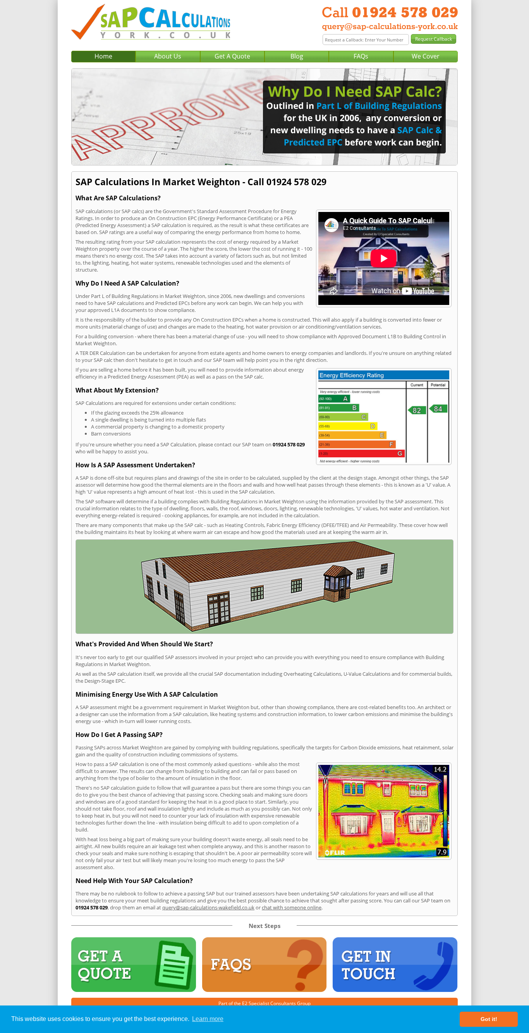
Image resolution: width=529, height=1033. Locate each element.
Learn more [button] (207, 1019)
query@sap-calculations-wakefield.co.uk (208, 907)
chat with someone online (291, 907)
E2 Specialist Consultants (269, 1003)
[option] (264, 116)
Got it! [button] (489, 1019)
